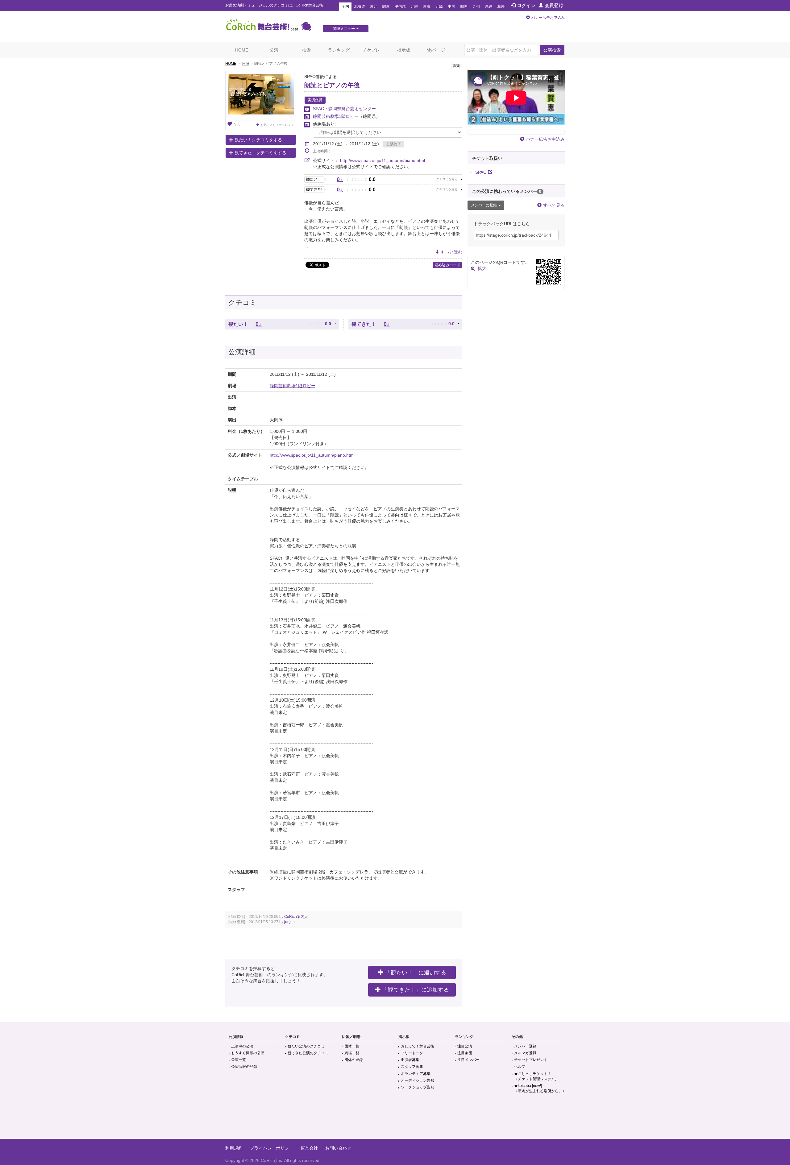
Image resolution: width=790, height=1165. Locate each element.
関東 (386, 6)
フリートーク (412, 1053)
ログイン (526, 5)
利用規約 (234, 1148)
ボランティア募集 (415, 1074)
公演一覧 (238, 1060)
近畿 (439, 6)
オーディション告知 (417, 1080)
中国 (451, 6)
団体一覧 (351, 1046)
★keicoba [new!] (540, 1088)
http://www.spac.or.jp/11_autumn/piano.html (382, 160)
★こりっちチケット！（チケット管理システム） (536, 1076)
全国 (345, 6)
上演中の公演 (242, 1046)
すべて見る (554, 205)
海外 (501, 6)
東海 (426, 6)
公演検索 (552, 50)
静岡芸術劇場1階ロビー (336, 116)
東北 (373, 6)
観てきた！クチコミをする (260, 152)
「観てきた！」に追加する (415, 990)
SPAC (480, 172)
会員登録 (554, 5)
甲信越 (400, 6)
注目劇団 (464, 1053)
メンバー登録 (525, 1046)
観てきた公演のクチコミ (308, 1053)
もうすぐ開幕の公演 (247, 1053)
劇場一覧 (351, 1053)
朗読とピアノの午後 (332, 85)
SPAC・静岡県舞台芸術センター (344, 108)
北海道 (359, 6)
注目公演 (464, 1046)
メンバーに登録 (484, 205)
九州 (476, 6)
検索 (306, 50)
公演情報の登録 (244, 1066)
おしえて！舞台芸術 (417, 1046)
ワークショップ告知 (417, 1087)
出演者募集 (410, 1060)
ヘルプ (519, 1066)
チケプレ (371, 50)
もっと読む (451, 252)
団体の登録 (353, 1060)
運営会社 (309, 1148)
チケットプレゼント (530, 1060)
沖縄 (488, 6)
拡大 (482, 268)
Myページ (435, 50)
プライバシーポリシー (271, 1148)
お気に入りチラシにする (277, 124)
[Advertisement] (395, 1119)
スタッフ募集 (412, 1066)
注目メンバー (468, 1060)
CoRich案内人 (296, 916)
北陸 (414, 6)
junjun (289, 922)
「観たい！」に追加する (415, 972)
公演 (274, 50)
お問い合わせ (338, 1148)
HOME (241, 50)
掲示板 (403, 50)
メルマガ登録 (525, 1053)
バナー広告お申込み (548, 17)
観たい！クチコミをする (258, 139)
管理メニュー (344, 29)
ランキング (339, 50)
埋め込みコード (447, 265)
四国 (464, 6)
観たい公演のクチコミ (306, 1046)
